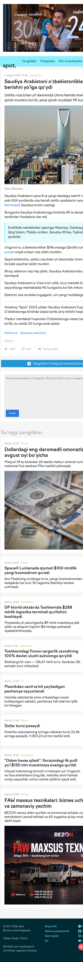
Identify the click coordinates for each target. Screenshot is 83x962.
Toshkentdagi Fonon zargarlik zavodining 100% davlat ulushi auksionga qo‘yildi (41, 653)
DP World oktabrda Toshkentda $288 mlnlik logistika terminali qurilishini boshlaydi (38, 612)
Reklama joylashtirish (57, 931)
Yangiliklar (29, 61)
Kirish (12, 413)
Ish (46, 940)
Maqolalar (47, 61)
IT (22, 681)
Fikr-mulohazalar (70, 61)
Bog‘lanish (51, 926)
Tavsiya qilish (50, 349)
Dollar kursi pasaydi (22, 725)
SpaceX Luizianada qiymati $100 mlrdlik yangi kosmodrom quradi (40, 570)
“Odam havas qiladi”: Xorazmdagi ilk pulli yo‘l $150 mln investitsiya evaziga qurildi (40, 762)
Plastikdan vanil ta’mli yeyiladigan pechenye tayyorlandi (34, 688)
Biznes (24, 562)
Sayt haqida (51, 935)
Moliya (25, 443)
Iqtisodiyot (27, 602)
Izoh (28, 349)
